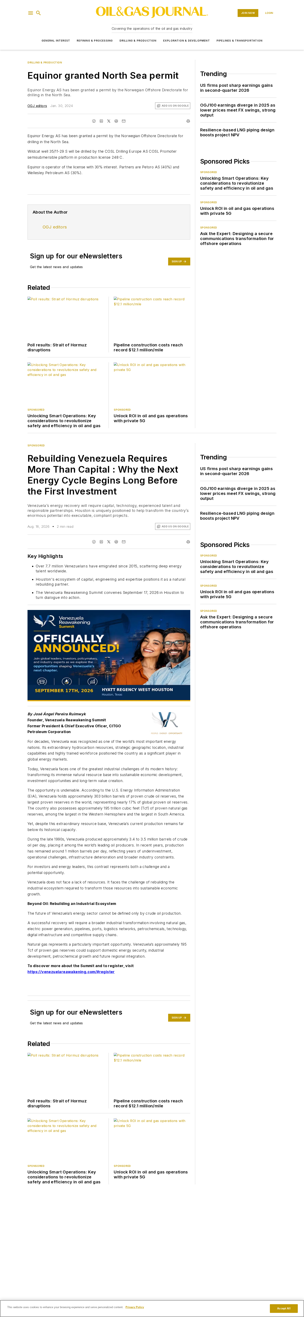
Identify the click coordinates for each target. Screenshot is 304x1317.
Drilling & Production (138, 40)
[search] (38, 13)
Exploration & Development (186, 40)
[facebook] (94, 121)
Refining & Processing (95, 40)
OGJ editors (37, 106)
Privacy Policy (135, 1307)
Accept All (283, 1308)
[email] (124, 121)
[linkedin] (101, 121)
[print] (188, 121)
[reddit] (116, 121)
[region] (152, 1308)
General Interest (56, 40)
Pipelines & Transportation (239, 40)
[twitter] (109, 121)
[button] (31, 13)
